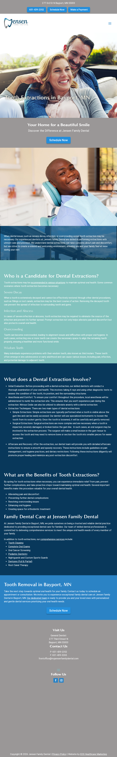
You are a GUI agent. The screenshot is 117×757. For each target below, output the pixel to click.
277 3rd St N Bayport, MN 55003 (58, 3)
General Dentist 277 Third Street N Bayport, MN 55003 (58, 639)
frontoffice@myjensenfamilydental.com (58, 658)
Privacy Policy (59, 754)
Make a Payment (79, 9)
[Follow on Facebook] (55, 680)
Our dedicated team (37, 598)
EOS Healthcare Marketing (93, 754)
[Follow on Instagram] (61, 680)
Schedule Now (57, 9)
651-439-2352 (36, 9)
